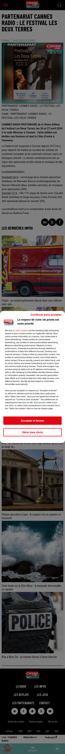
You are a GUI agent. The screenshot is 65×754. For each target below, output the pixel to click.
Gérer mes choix (32, 432)
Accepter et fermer (32, 420)
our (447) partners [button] (20, 330)
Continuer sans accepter (46, 314)
